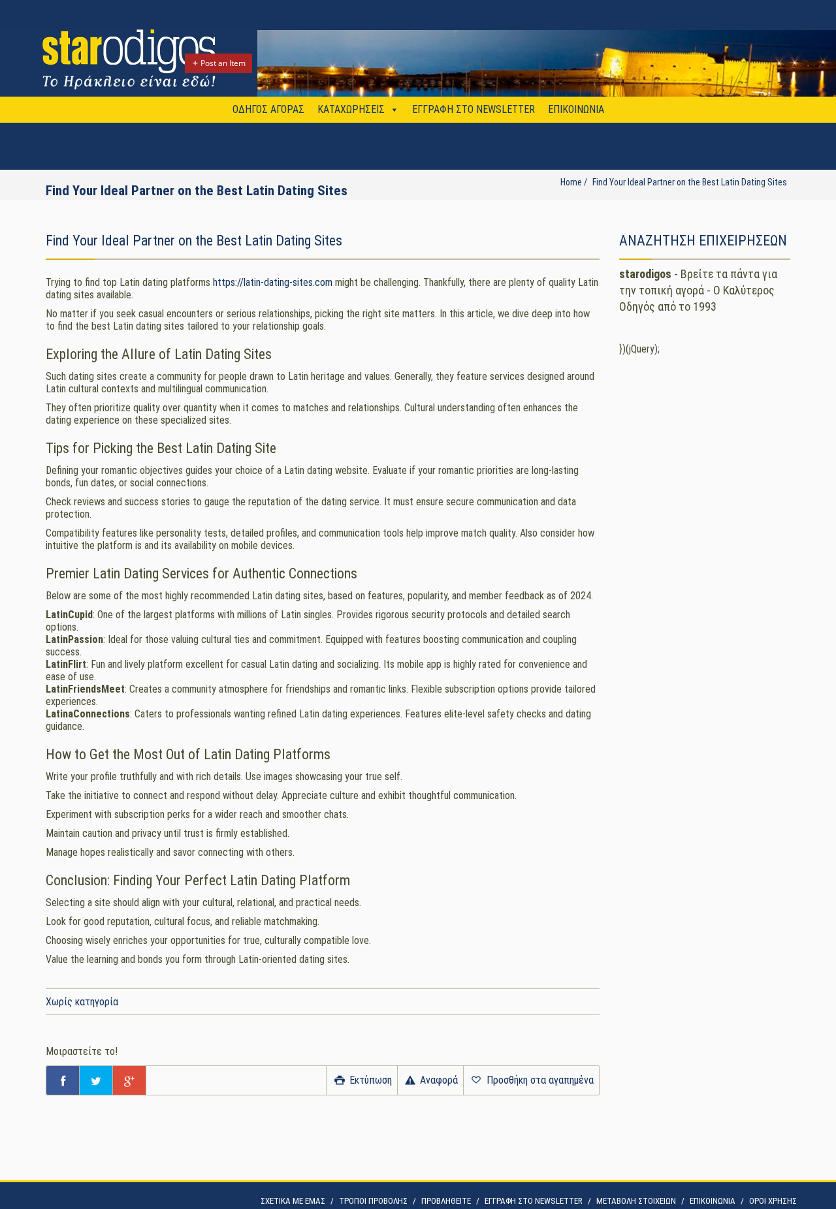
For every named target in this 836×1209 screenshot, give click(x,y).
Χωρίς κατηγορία (82, 1002)
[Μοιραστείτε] (62, 1080)
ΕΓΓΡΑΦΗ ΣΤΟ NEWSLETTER (473, 109)
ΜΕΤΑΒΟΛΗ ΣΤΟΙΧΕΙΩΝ (636, 1201)
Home (571, 182)
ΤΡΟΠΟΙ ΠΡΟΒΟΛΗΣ (373, 1201)
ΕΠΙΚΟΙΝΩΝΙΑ (576, 109)
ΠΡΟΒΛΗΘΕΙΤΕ (446, 1201)
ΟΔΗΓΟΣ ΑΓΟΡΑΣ (268, 109)
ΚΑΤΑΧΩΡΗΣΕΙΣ (351, 109)
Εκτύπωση (369, 1080)
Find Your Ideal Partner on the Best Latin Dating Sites (689, 182)
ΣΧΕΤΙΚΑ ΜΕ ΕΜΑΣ (293, 1201)
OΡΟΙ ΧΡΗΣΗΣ (773, 1201)
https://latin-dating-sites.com (272, 282)
